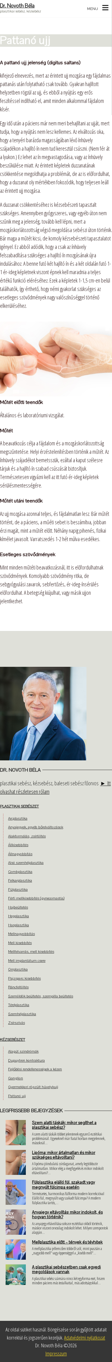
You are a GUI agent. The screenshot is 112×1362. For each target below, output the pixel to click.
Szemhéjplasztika (22, 1013)
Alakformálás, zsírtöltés (27, 836)
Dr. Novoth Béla (17, 6)
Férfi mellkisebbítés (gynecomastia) (36, 898)
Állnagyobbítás (20, 853)
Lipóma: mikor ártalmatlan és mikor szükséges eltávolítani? (63, 1155)
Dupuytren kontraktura (26, 1060)
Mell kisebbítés (20, 942)
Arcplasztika (17, 818)
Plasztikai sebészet (19, 806)
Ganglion (15, 1078)
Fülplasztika (18, 889)
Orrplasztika (18, 969)
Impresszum (56, 1353)
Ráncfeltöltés (18, 987)
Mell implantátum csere (26, 960)
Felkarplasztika (20, 880)
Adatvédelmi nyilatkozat (84, 1337)
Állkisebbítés (18, 844)
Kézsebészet (12, 1039)
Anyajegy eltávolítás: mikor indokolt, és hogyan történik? (67, 1214)
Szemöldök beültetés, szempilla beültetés (40, 996)
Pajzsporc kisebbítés (24, 978)
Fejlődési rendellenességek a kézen (35, 1069)
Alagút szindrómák (23, 1051)
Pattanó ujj (17, 1095)
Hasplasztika (18, 925)
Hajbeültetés (18, 907)
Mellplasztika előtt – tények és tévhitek (67, 1242)
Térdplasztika (18, 1004)
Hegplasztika (18, 916)
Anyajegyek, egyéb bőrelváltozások (35, 827)
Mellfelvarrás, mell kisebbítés (31, 951)
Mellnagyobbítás (21, 933)
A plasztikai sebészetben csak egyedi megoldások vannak (66, 1269)
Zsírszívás (16, 1022)
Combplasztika (20, 871)
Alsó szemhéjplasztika (26, 862)
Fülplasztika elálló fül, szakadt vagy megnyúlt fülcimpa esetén (63, 1185)
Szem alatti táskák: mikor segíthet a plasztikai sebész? (64, 1125)
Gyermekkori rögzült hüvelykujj (33, 1086)
